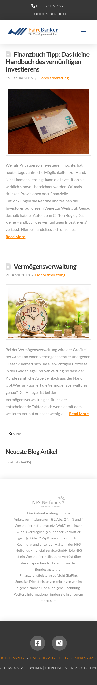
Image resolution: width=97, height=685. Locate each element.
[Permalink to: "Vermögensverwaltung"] (48, 312)
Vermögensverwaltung (45, 266)
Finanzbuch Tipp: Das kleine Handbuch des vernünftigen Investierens (47, 61)
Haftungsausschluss (49, 658)
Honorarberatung (53, 77)
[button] (83, 32)
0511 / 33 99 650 (50, 5)
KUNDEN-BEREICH (48, 13)
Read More (15, 236)
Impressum (83, 658)
